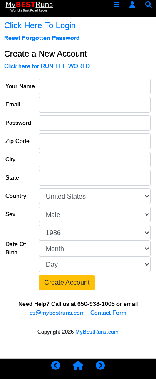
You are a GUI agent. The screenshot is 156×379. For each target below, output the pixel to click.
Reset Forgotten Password (42, 38)
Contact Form (108, 313)
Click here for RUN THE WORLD (47, 66)
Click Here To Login (40, 25)
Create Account (66, 282)
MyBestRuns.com (97, 332)
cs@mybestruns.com (57, 313)
